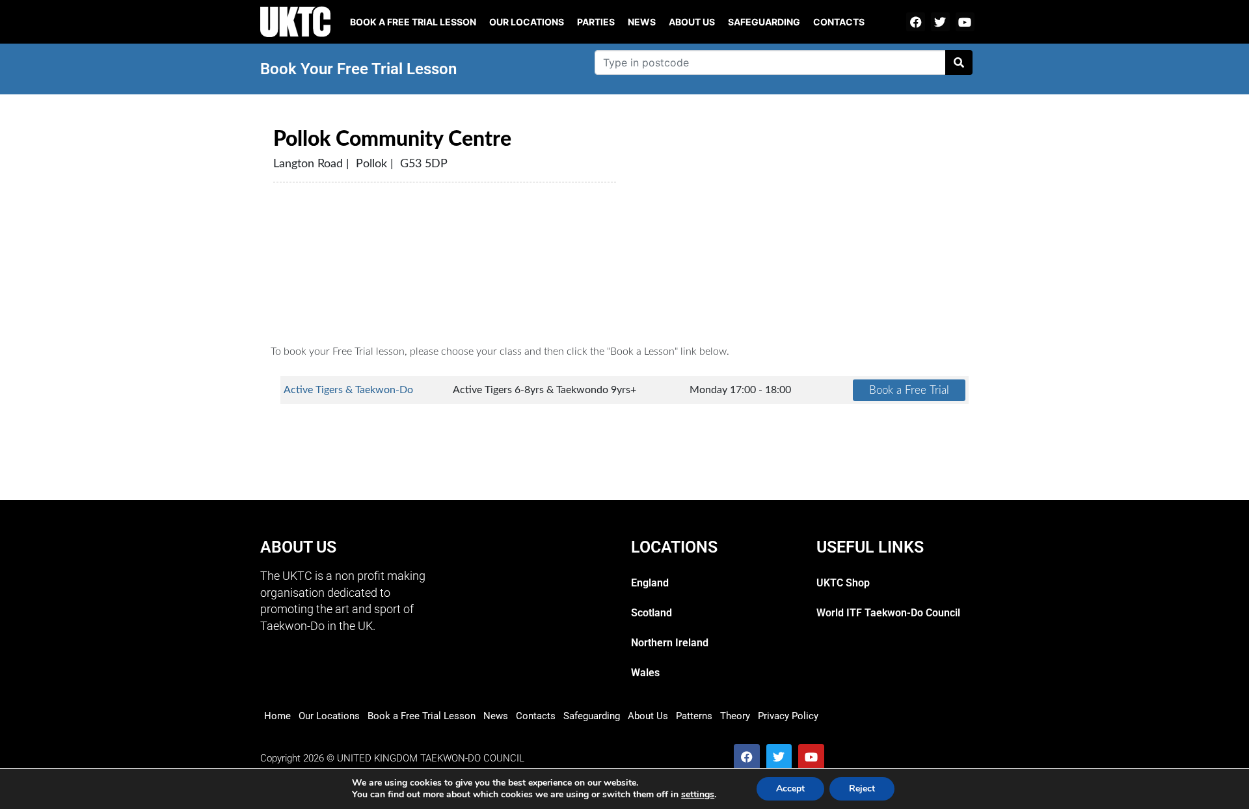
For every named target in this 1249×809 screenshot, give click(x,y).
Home (277, 716)
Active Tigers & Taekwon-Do (348, 390)
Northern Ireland (669, 643)
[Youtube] (965, 21)
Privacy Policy (788, 716)
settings (697, 795)
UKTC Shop (843, 583)
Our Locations (526, 21)
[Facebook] (915, 21)
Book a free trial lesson (413, 21)
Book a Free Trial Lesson (422, 716)
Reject (862, 788)
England (650, 583)
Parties (596, 21)
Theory (735, 716)
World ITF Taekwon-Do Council (888, 613)
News (642, 21)
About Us (692, 21)
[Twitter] (940, 21)
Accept (790, 788)
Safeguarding (764, 21)
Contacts (839, 21)
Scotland (651, 613)
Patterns (694, 716)
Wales (645, 672)
